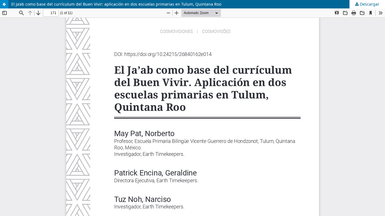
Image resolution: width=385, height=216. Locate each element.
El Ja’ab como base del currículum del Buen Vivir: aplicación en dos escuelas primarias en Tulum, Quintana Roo (116, 4)
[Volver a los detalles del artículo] (4, 4)
